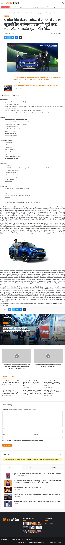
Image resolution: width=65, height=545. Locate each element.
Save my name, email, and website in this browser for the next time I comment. (24, 440)
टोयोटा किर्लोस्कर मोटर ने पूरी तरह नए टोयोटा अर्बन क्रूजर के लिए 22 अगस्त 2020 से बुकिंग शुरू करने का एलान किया (32, 393)
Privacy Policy (41, 542)
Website (36, 434)
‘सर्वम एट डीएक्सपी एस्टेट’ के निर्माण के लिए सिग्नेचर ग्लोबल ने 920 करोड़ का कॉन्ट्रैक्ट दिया (37, 494)
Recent (32, 467)
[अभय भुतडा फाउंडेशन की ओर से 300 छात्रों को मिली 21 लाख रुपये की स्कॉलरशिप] (39, 531)
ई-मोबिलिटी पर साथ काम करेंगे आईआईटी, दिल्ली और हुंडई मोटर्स (11, 381)
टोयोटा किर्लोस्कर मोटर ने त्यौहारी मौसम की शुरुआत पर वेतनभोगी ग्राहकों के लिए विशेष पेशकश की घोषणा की (52, 383)
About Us (19, 542)
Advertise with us (33, 542)
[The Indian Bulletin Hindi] (12, 3)
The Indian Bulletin (27, 539)
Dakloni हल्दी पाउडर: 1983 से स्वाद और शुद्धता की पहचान (28, 487)
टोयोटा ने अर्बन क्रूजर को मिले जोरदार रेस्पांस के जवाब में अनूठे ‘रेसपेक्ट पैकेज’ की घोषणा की (10, 392)
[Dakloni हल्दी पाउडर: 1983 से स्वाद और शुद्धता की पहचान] (8, 490)
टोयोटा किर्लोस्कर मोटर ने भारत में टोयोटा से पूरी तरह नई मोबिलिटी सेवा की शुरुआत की (53, 392)
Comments (53, 467)
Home (6, 13)
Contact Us (25, 542)
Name (4, 428)
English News (53, 542)
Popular (11, 467)
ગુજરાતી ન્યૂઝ (60, 542)
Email (4, 434)
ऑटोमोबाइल (11, 13)
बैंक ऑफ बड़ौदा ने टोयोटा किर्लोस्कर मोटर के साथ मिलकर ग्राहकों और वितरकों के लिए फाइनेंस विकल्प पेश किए (32, 383)
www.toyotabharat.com (44, 303)
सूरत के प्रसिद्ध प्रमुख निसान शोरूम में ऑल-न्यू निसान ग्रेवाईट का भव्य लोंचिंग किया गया (36, 86)
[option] (32, 329)
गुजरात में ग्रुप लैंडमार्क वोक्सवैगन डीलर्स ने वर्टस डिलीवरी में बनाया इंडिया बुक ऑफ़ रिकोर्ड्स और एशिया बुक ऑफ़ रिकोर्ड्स (18, 330)
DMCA (47, 542)
